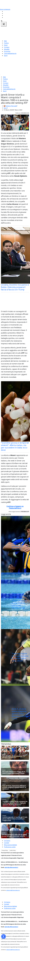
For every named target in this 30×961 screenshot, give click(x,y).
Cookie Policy (13, 850)
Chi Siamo (7, 841)
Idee (5, 41)
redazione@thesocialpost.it (13, 890)
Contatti (6, 843)
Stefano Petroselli (11, 106)
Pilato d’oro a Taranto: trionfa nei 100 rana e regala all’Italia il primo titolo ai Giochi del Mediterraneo (19, 600)
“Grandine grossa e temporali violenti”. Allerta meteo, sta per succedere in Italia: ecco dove (15, 446)
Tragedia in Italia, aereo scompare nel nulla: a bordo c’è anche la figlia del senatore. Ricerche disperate (14, 803)
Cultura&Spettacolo (10, 53)
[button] (3, 936)
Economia (7, 51)
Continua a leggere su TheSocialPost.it (15, 507)
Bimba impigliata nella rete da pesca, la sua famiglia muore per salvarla (14, 835)
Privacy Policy (5, 850)
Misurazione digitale (10, 845)
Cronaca (6, 47)
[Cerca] (1, 21)
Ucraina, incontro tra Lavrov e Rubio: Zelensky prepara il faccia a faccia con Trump (15, 287)
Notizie (4, 754)
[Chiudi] (3, 24)
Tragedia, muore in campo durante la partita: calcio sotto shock (20, 657)
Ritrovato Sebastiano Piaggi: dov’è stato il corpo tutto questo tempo (13, 772)
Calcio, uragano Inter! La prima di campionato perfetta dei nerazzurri (20, 544)
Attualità (6, 49)
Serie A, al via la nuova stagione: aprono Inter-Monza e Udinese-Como (20, 713)
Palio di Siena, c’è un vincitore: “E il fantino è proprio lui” (13, 756)
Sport (6, 55)
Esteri (6, 45)
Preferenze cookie (10, 847)
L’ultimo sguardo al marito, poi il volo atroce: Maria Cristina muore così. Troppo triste (14, 818)
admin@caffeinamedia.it (11, 867)
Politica (6, 43)
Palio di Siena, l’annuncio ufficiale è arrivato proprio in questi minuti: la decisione (14, 787)
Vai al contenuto (5, 9)
